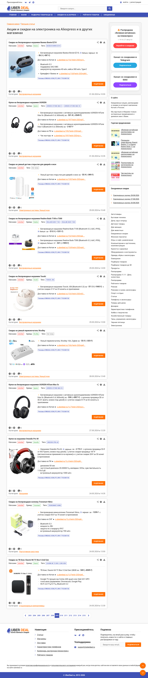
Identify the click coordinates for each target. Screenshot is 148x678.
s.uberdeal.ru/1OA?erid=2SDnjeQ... (71, 247)
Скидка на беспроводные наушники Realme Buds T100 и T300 (35, 218)
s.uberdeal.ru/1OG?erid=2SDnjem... (71, 179)
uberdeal (20, 46)
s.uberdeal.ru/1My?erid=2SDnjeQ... (71, 345)
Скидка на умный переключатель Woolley (27, 330)
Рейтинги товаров (91, 15)
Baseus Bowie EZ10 (53, 46)
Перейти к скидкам (125, 45)
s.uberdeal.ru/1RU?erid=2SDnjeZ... (68, 131)
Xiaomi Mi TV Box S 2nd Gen (56, 563)
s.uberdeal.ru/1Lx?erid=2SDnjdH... (68, 461)
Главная (12, 15)
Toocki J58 (50, 280)
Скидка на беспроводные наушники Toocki (27, 276)
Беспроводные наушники (30, 94)
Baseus (36, 46)
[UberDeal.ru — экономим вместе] (18, 8)
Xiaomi (24, 15)
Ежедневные (109, 15)
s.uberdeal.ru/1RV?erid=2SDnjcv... (68, 135)
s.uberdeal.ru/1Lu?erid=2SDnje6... (69, 519)
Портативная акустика (29, 551)
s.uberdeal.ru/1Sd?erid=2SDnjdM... (73, 73)
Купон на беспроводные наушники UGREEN (27, 102)
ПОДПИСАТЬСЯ (133, 644)
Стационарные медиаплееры (32, 606)
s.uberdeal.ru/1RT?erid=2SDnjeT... (71, 119)
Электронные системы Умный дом (34, 210)
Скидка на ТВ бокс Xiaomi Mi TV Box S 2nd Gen (29, 560)
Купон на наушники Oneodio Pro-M (24, 439)
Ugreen (36, 106)
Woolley (36, 334)
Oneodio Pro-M (52, 442)
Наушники (23, 493)
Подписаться (125, 65)
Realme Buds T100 (53, 222)
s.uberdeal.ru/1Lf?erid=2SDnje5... (70, 574)
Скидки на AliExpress (66, 15)
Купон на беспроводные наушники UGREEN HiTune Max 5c (34, 384)
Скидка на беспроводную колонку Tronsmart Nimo (30, 502)
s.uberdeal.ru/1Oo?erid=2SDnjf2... (71, 293)
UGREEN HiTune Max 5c (72, 106)
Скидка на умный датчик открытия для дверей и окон (32, 164)
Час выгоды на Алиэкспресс (127, 174)
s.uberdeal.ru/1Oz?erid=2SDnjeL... (71, 236)
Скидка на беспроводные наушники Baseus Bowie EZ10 (33, 42)
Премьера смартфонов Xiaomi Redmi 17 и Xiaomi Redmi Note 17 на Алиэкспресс (129, 144)
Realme (36, 222)
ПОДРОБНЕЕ (98, 84)
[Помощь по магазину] (101, 42)
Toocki (36, 280)
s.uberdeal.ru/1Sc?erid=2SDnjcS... (71, 60)
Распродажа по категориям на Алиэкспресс (127, 165)
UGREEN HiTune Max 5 (54, 106)
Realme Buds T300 (68, 222)
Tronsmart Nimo (54, 505)
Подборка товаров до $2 (42, 15)
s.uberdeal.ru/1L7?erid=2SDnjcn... (71, 407)
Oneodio (36, 442)
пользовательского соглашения (63, 665)
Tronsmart (37, 505)
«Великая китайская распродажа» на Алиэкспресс (129, 132)
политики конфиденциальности (38, 665)
